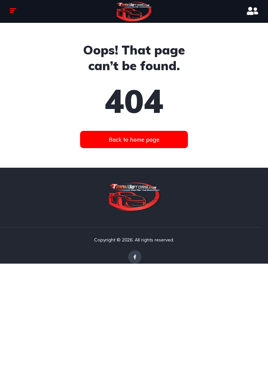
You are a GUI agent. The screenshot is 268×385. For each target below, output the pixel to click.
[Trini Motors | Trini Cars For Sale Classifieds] (134, 11)
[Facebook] (135, 257)
